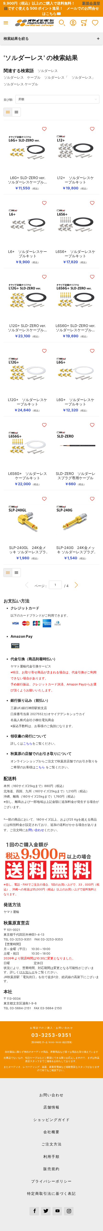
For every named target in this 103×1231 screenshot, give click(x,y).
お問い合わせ (51, 1095)
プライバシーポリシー (51, 1181)
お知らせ (28, 972)
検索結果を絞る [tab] (16, 38)
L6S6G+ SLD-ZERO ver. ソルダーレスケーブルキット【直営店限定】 (75, 328)
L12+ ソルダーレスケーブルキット (75, 180)
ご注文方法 (51, 1144)
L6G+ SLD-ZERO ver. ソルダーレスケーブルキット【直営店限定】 (27, 180)
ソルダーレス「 (56, 77)
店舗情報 (51, 1107)
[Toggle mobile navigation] (5, 23)
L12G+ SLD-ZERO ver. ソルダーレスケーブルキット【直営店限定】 (27, 328)
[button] (62, 22)
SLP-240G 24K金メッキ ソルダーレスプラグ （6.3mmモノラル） (75, 550)
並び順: (9, 99)
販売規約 (51, 1169)
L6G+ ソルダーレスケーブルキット (75, 402)
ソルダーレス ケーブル (22, 77)
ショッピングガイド (51, 1119)
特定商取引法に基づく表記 (51, 1193)
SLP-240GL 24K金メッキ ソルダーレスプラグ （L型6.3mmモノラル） (27, 550)
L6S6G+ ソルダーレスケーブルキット (27, 476)
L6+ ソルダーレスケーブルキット (27, 254)
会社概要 (51, 1132)
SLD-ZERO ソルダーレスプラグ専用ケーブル (75, 476)
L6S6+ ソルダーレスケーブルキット (75, 254)
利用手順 (51, 1156)
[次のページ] (76, 585)
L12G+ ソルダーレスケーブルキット (27, 402)
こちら (27, 743)
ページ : (41, 585)
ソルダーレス (49, 71)
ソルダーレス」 (83, 77)
